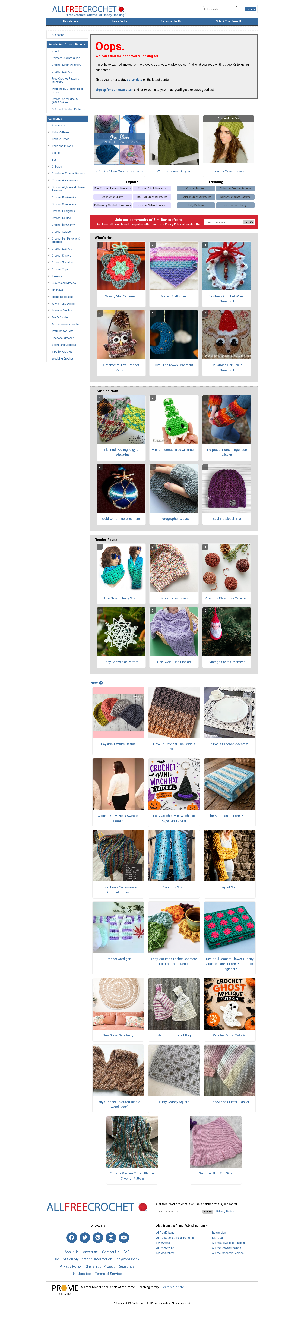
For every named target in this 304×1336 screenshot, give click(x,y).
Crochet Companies (64, 204)
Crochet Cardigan (118, 959)
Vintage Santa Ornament (227, 662)
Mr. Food (217, 1237)
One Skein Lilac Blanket (174, 662)
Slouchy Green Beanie (228, 171)
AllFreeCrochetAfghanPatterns (175, 1237)
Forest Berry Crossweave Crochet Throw (118, 889)
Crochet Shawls (61, 255)
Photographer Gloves (174, 519)
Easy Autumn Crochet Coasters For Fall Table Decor (174, 961)
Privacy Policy (173, 224)
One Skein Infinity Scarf (121, 598)
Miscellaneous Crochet (66, 324)
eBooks (56, 51)
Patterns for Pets (62, 331)
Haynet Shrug (230, 887)
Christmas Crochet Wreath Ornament (226, 298)
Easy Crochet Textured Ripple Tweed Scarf (118, 1104)
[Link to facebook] (71, 1237)
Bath (54, 159)
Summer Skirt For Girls (215, 1173)
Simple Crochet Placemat (229, 744)
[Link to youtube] (124, 1237)
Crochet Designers (63, 211)
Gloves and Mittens (64, 283)
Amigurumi (58, 125)
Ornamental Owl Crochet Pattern (121, 367)
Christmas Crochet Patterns (69, 173)
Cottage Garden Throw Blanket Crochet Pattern (132, 1175)
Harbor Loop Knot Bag (174, 1035)
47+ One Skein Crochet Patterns (119, 171)
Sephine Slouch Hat (227, 519)
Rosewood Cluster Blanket (229, 1102)
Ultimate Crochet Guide (66, 58)
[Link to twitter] (85, 1237)
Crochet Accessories (65, 180)
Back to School (61, 139)
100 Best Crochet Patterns (68, 109)
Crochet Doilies (61, 218)
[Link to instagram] (111, 1237)
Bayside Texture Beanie (118, 744)
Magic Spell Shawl (174, 296)
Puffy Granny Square (174, 1102)
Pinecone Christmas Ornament (227, 598)
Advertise (90, 1252)
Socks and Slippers (64, 344)
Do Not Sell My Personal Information (83, 1259)
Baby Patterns (60, 132)
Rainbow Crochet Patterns (235, 197)
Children (57, 166)
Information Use (191, 224)
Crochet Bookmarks (64, 197)
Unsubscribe (81, 1274)
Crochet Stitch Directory (66, 65)
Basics (56, 153)
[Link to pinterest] (98, 1237)
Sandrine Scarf (174, 887)
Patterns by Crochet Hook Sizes (68, 90)
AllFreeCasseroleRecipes (228, 1253)
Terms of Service (108, 1274)
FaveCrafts (163, 1242)
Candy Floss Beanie (174, 598)
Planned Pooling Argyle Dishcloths (121, 452)
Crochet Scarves (62, 71)
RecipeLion (219, 1232)
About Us (72, 1252)
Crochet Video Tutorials (151, 205)
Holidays (57, 290)
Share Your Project (100, 1266)
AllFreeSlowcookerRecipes (229, 1242)
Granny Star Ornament (121, 296)
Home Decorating (62, 296)
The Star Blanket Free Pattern (229, 816)
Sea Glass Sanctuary (118, 1035)
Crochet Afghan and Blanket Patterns (69, 188)
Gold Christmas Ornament (121, 519)
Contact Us (110, 1252)
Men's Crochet (60, 317)
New (94, 683)
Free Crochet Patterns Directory (65, 80)
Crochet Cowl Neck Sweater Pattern (118, 818)
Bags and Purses (62, 146)
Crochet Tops (60, 269)
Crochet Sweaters (63, 262)
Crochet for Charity (63, 224)
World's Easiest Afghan (174, 171)
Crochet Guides (61, 231)
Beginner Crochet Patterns (196, 197)
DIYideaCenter (165, 1253)
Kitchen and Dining (63, 303)
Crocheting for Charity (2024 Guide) (65, 100)
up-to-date (134, 79)
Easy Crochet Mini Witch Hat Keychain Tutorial (174, 818)
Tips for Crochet (62, 351)
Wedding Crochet (62, 358)
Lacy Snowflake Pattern (121, 662)
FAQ (126, 1252)
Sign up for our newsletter (114, 90)
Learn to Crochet (62, 310)
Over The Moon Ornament (174, 365)
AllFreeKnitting (165, 1232)
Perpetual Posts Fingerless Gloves (227, 452)
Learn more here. (173, 1287)
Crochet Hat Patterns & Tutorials (66, 240)
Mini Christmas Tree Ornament (173, 450)
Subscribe (58, 35)
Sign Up (249, 222)
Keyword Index (127, 1259)
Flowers (57, 276)
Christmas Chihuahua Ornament (226, 367)
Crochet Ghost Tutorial (229, 1035)
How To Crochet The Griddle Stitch (174, 746)
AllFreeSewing (165, 1248)
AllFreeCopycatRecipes (226, 1248)
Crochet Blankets (196, 188)
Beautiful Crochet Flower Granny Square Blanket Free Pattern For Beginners (230, 964)
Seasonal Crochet (63, 338)
